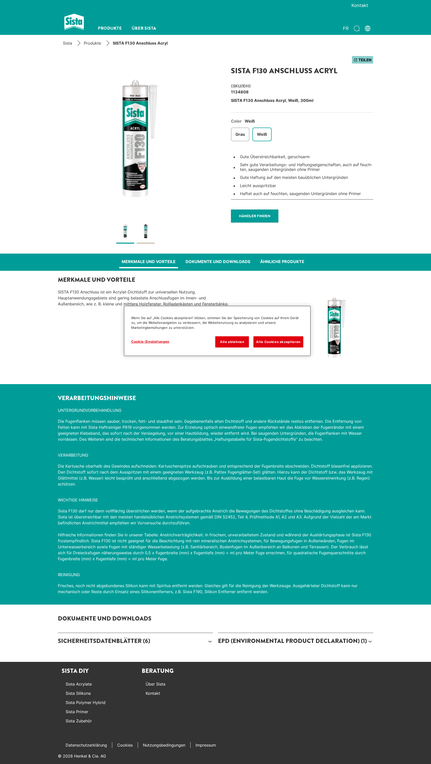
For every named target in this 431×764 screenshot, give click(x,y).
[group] (135, 152)
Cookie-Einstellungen (150, 342)
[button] (135, 641)
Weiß (262, 134)
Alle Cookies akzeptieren (278, 342)
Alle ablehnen (232, 342)
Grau (240, 134)
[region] (217, 331)
